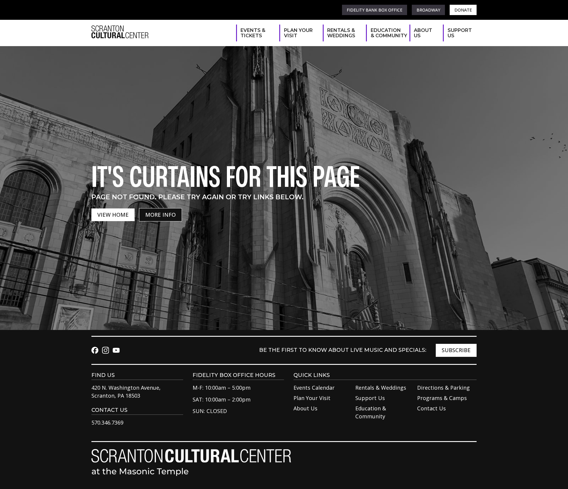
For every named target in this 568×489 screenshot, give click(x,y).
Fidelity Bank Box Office (374, 10)
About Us (423, 32)
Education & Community (387, 32)
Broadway (428, 10)
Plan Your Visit (298, 32)
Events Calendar (314, 387)
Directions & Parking (443, 387)
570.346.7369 (107, 422)
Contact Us (431, 408)
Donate (463, 10)
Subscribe (456, 350)
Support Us (459, 32)
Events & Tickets (253, 32)
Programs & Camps (442, 397)
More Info (160, 214)
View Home (113, 214)
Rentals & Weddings (341, 32)
